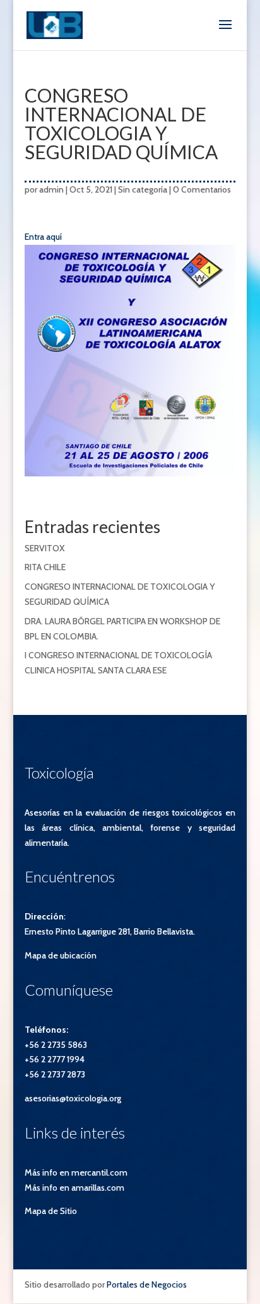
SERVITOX (45, 548)
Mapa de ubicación (61, 955)
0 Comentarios (202, 189)
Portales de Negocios (147, 1284)
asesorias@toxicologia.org (73, 1098)
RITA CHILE (45, 567)
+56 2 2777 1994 (55, 1059)
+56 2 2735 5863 (56, 1044)
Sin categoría (142, 189)
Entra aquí (43, 236)
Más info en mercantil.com (76, 1172)
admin (51, 189)
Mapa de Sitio (51, 1211)
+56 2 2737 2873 (55, 1074)
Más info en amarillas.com (74, 1187)
